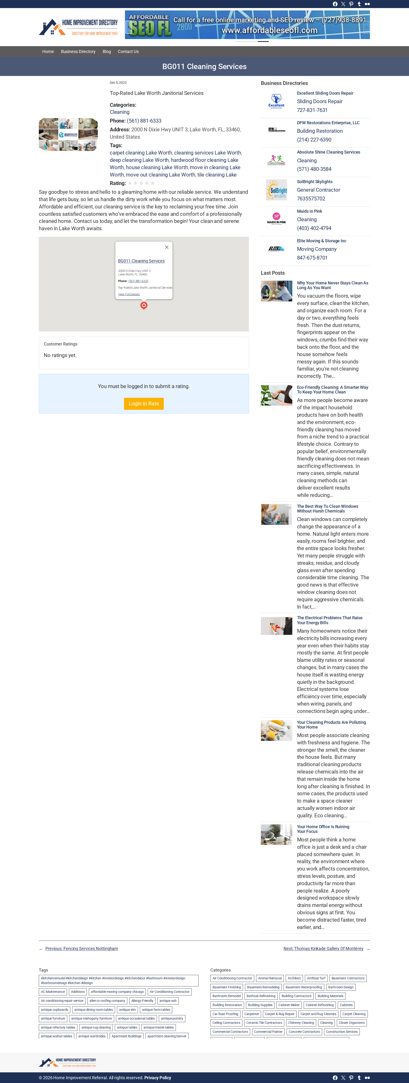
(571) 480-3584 (314, 169)
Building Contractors (296, 996)
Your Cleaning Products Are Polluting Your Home (331, 724)
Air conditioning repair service (62, 1001)
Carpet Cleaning (354, 1014)
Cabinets (346, 1005)
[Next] (366, 27)
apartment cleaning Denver (167, 1036)
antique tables (127, 1027)
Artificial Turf (316, 978)
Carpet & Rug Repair (279, 1014)
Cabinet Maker (289, 1005)
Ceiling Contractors (226, 1023)
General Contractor (318, 190)
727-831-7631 (312, 110)
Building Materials (330, 996)
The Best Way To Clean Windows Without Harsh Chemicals (327, 508)
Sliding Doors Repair (319, 101)
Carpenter (252, 1014)
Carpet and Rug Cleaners (319, 1014)
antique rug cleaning (96, 1027)
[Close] (167, 247)
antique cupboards (54, 1010)
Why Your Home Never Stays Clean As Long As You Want (333, 285)
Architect (294, 978)
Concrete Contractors (304, 1032)
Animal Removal (270, 978)
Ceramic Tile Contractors (264, 1023)
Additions (78, 992)
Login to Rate (144, 404)
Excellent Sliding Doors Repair (325, 93)
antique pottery (172, 1018)
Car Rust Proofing (225, 1014)
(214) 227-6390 (314, 140)
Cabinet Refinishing (320, 1005)
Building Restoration (320, 131)
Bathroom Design (341, 987)
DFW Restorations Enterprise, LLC (328, 122)
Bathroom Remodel (226, 996)
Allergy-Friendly (142, 1001)
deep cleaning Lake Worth (139, 160)
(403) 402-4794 (314, 228)
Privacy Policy (157, 1077)
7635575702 (311, 199)
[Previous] (128, 27)
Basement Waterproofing (304, 987)
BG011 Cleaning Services (141, 260)
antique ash (168, 1001)
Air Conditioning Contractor (169, 992)
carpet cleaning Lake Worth (141, 153)
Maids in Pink (309, 211)
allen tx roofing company (107, 1001)
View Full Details (129, 294)
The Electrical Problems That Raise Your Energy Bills (330, 620)
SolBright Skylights (315, 181)
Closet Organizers (352, 1023)
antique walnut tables (56, 1036)
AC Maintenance (53, 992)
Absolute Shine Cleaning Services (328, 152)
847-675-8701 (312, 258)
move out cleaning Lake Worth (160, 175)
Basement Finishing (227, 987)
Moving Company (317, 249)
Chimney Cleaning (301, 1023)
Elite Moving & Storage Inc (321, 241)
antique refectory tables (58, 1027)
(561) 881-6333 (144, 121)
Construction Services (342, 1032)
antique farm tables (156, 1010)
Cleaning (119, 112)
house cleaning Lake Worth (157, 167)
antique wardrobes (92, 1036)
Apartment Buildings (126, 1036)
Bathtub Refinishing (261, 996)
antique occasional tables (136, 1018)
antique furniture (53, 1018)
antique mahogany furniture (91, 1018)
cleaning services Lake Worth (207, 153)
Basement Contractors (348, 978)
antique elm (127, 1010)
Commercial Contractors (230, 1032)
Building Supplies (260, 1005)
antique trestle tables (158, 1027)
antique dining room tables (93, 1010)
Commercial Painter (268, 1032)
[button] (143, 306)
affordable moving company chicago (117, 992)
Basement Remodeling (263, 987)
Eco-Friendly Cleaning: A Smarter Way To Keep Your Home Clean (332, 389)
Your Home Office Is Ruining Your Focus (323, 829)
